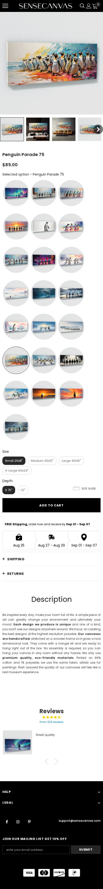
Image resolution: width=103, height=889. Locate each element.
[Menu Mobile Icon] (5, 6)
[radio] (16, 193)
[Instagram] (18, 821)
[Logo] (45, 6)
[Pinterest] (29, 821)
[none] (12, 129)
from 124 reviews (51, 722)
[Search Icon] (82, 6)
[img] (51, 717)
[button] (48, 761)
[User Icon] (88, 6)
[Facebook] (6, 821)
